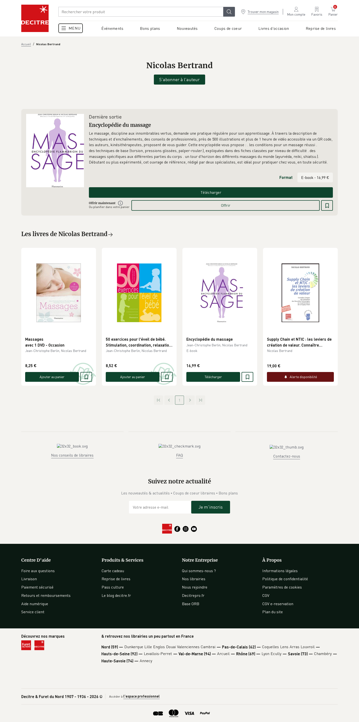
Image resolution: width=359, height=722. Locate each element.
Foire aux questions (38, 570)
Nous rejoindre (194, 587)
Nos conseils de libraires (72, 455)
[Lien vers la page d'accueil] (35, 18)
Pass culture (113, 587)
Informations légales (280, 570)
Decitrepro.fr (193, 595)
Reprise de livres (116, 578)
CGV (265, 595)
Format (286, 177)
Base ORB (190, 603)
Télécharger (211, 192)
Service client (32, 611)
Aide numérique (34, 603)
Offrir (225, 205)
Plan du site (272, 611)
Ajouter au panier (52, 377)
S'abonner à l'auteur (179, 79)
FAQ (179, 455)
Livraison (29, 578)
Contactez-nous (286, 456)
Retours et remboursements (46, 595)
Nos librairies (193, 578)
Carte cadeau (113, 570)
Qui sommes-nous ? (199, 570)
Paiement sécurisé (37, 587)
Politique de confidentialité (285, 578)
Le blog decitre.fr (116, 595)
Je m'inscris (211, 507)
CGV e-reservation (277, 603)
